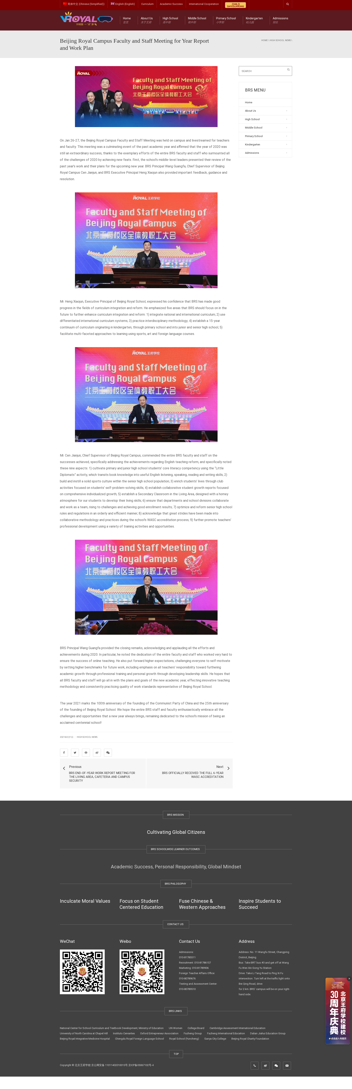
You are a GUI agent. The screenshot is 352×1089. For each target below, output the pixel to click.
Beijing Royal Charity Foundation (250, 1038)
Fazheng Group (193, 1033)
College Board (196, 1028)
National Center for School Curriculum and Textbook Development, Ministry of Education (112, 1028)
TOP (176, 1053)
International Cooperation (204, 3)
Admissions (280, 20)
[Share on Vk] (108, 753)
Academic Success (171, 3)
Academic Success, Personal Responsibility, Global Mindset (176, 867)
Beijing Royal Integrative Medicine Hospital (85, 1038)
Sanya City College (215, 1038)
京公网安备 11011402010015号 (109, 1065)
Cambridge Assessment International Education (237, 1028)
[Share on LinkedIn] (86, 753)
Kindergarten (254, 20)
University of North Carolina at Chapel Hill (84, 1033)
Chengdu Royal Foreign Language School (139, 1038)
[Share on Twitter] (75, 753)
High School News (280, 40)
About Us (147, 20)
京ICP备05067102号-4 (141, 1065)
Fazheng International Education (226, 1033)
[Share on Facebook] (64, 753)
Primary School (226, 20)
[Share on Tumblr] (97, 753)
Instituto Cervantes (124, 1033)
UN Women (175, 1028)
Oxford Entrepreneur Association (159, 1033)
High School (170, 20)
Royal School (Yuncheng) (184, 1038)
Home (127, 20)
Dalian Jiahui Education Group (268, 1033)
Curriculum (147, 3)
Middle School (197, 20)
